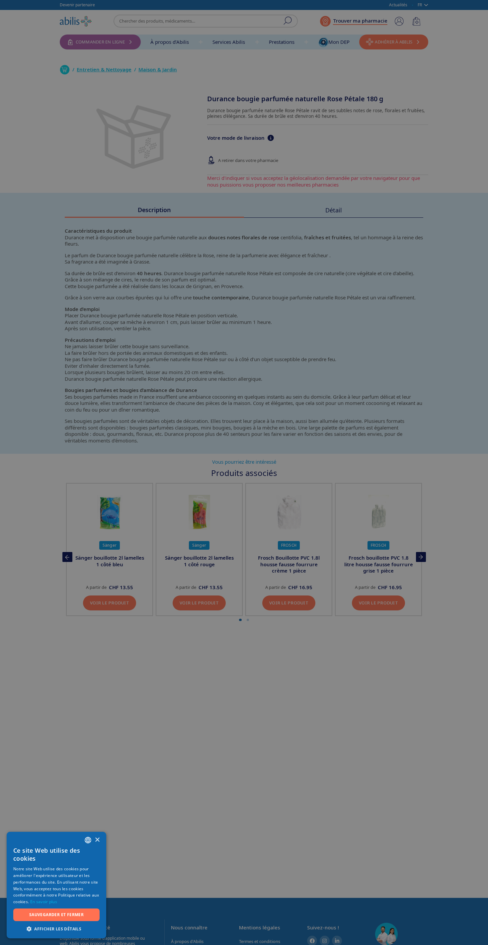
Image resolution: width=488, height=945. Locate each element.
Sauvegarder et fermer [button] (56, 914)
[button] (56, 928)
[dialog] (244, 472)
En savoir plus (43, 902)
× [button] (97, 839)
